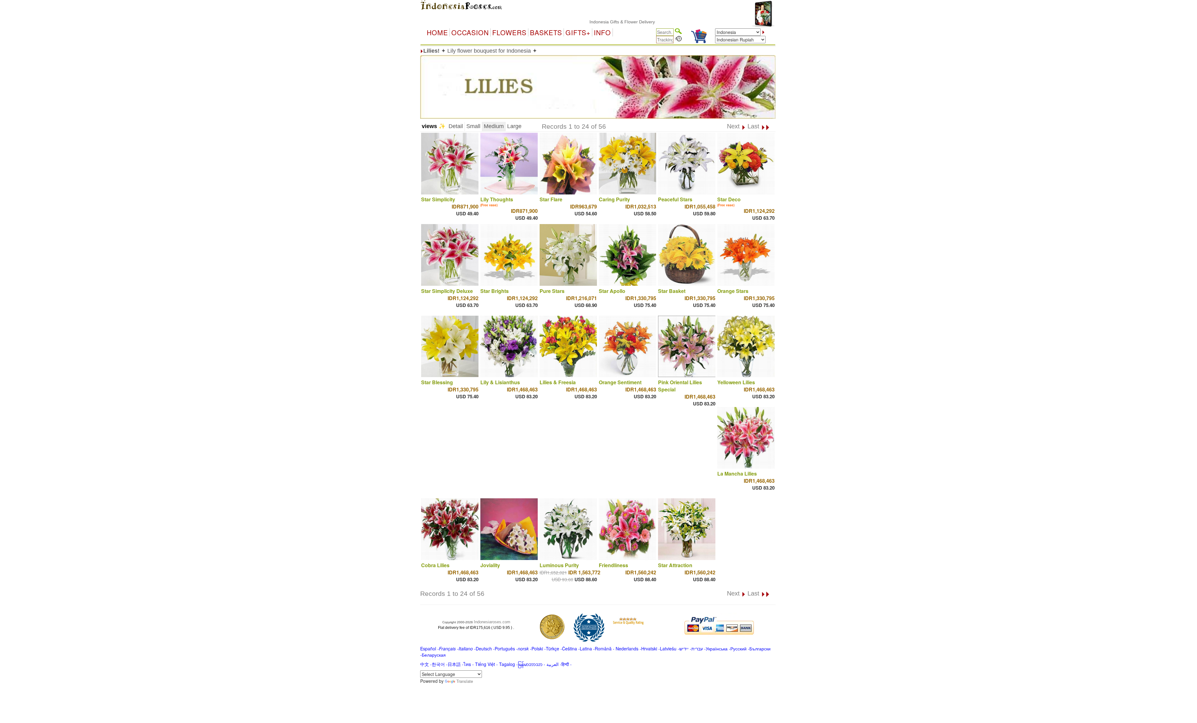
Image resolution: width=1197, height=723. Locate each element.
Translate (464, 681)
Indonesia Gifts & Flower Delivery (591, 21)
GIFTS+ (577, 32)
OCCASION (470, 32)
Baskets (546, 32)
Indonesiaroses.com (492, 622)
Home (437, 32)
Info (602, 32)
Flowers (509, 32)
